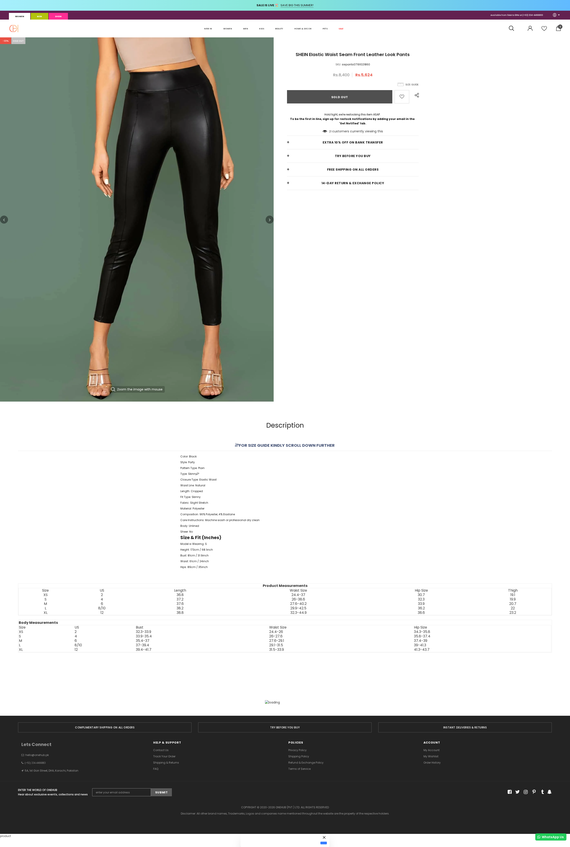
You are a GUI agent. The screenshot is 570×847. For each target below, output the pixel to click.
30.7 (421, 595)
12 (102, 612)
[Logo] (14, 28)
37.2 (180, 599)
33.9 (421, 604)
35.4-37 (142, 641)
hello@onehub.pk (37, 755)
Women (19, 16)
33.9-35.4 (144, 636)
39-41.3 (420, 645)
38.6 (421, 612)
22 (513, 608)
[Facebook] (509, 792)
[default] (323, 843)
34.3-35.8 (422, 632)
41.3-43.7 (422, 649)
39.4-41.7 (143, 649)
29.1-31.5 (276, 645)
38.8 (180, 612)
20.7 (512, 604)
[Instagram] (525, 792)
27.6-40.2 (298, 604)
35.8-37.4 (422, 636)
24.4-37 (298, 595)
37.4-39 (420, 641)
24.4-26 (276, 632)
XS (45, 595)
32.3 (421, 599)
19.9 (513, 599)
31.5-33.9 (276, 649)
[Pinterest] (533, 792)
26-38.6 (298, 599)
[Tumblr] (541, 792)
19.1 (512, 595)
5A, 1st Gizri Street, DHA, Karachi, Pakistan (51, 770)
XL (45, 612)
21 (330, 131)
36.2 (421, 608)
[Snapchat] (549, 792)
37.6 (180, 604)
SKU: (338, 64)
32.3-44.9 (298, 612)
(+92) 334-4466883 (532, 15)
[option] (137, 219)
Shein (58, 16)
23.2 (512, 612)
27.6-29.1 (276, 641)
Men (39, 16)
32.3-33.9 (143, 632)
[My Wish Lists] (544, 30)
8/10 (102, 608)
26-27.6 (276, 636)
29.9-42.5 (298, 608)
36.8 (180, 595)
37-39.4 (142, 645)
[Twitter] (517, 792)
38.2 (180, 608)
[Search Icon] (514, 28)
